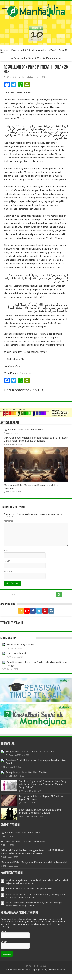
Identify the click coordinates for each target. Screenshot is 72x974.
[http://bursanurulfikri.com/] (36, 412)
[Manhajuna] (36, 11)
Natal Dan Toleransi (16, 653)
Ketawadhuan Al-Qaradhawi (20, 644)
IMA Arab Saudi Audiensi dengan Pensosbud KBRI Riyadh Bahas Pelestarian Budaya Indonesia (36, 439)
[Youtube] (45, 611)
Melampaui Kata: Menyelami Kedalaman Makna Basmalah (34, 862)
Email (7, 561)
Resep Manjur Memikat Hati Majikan (27, 772)
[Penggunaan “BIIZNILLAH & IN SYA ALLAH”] (2, 751)
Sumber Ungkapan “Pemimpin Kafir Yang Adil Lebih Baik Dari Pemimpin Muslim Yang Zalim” (43, 784)
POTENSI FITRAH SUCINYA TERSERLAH (23, 841)
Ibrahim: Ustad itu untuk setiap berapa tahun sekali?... (31, 888)
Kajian (14, 50)
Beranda (4, 50)
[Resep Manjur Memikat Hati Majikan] (2, 772)
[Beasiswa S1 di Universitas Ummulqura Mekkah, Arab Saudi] (2, 760)
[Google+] (27, 611)
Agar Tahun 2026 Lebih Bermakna (23, 429)
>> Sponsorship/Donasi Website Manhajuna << (36, 58)
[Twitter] (39, 611)
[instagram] (51, 611)
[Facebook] (33, 611)
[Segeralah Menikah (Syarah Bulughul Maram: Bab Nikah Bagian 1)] (9, 814)
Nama (7, 550)
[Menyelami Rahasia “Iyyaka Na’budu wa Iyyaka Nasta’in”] (9, 800)
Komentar (8, 521)
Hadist (23, 50)
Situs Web (8, 571)
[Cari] (59, 594)
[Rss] (21, 611)
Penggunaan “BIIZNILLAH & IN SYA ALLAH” (30, 751)
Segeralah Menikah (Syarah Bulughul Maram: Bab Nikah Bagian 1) (40, 811)
